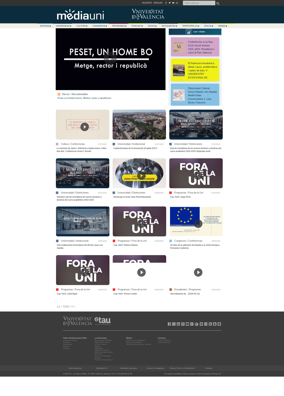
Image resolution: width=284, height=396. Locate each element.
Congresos (100, 26)
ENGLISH (158, 3)
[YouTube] (173, 3)
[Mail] (177, 3)
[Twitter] (169, 3)
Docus (208, 26)
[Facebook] (166, 3)
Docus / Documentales (75, 94)
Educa (152, 26)
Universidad (63, 26)
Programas (119, 26)
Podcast (137, 26)
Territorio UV (190, 26)
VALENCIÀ (147, 3)
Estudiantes (169, 26)
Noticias (45, 26)
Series (222, 26)
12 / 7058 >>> (66, 306)
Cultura (81, 26)
